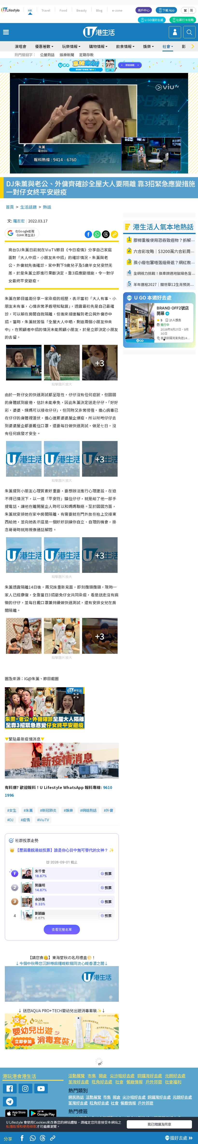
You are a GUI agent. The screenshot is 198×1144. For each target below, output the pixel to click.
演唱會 (20, 46)
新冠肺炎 (49, 810)
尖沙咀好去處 (122, 1076)
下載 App (169, 10)
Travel (46, 10)
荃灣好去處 (78, 1082)
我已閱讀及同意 (159, 1124)
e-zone (117, 10)
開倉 (103, 1076)
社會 (119, 1082)
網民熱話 (76, 1097)
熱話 (47, 207)
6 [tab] (112, 59)
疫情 (26, 819)
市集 (92, 1076)
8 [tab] (93, 65)
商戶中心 (143, 10)
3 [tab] (97, 59)
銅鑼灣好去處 (149, 1076)
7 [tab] (88, 65)
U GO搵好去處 (154, 20)
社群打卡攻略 (185, 20)
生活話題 (28, 207)
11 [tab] (107, 65)
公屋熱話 (47, 54)
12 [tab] (112, 65)
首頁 (10, 207)
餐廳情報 (134, 1082)
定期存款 (86, 54)
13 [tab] (100, 71)
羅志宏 (19, 221)
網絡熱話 (89, 810)
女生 (12, 810)
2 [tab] (93, 59)
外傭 (109, 810)
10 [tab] (102, 65)
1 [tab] (88, 59)
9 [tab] (97, 65)
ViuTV (44, 819)
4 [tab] (102, 59)
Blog (99, 10)
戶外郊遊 (154, 1082)
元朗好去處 (175, 1076)
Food (63, 10)
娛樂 (69, 810)
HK (30, 10)
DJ (11, 819)
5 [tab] (107, 59)
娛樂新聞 (67, 54)
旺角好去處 (102, 1082)
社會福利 (173, 1082)
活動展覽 (76, 1076)
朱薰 (29, 810)
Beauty (82, 10)
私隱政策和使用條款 (21, 1126)
